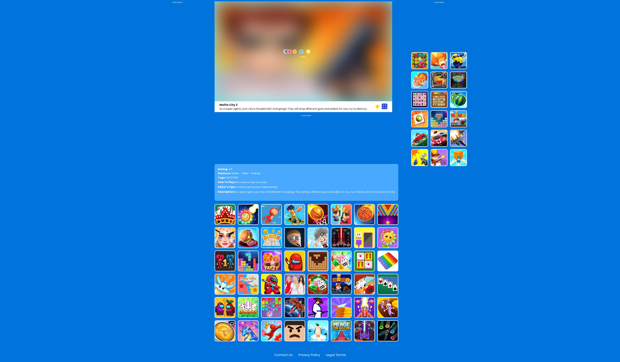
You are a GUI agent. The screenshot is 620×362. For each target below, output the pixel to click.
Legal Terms (336, 355)
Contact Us (283, 355)
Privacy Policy (309, 355)
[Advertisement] (177, 52)
